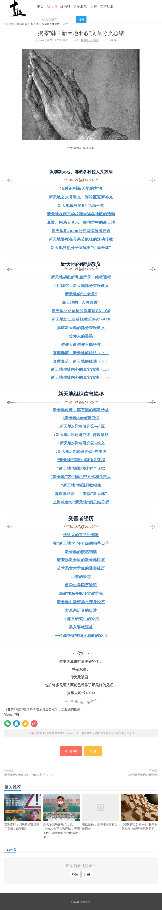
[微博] (34, 723)
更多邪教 (80, 6)
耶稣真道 (17, 8)
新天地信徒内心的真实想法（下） (81, 377)
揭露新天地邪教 (50, 23)
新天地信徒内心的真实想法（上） (81, 369)
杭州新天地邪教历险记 (143, 774)
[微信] (7, 723)
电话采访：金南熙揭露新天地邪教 (99, 826)
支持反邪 (106, 6)
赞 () (73, 751)
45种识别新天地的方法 (81, 188)
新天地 (52, 6)
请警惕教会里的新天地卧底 (81, 560)
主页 (40, 6)
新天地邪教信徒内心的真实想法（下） (29, 774)
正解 (93, 6)
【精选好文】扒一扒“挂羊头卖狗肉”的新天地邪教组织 (139, 826)
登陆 (75, 874)
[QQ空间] (25, 723)
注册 (87, 874)
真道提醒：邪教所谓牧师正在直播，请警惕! (22, 826)
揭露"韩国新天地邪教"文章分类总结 (81, 32)
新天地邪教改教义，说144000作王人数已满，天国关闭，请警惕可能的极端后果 (61, 830)
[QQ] (16, 723)
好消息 (65, 6)
